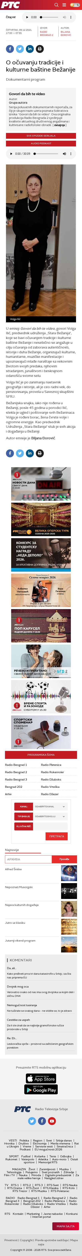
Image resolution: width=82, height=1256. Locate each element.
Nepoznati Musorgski (19, 887)
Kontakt (18, 1214)
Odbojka (65, 1156)
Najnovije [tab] (12, 850)
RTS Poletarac (60, 1191)
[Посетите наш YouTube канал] (52, 1121)
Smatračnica (65, 1146)
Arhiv (8, 794)
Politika (24, 1140)
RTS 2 (27, 1185)
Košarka (39, 1156)
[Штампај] (40, 49)
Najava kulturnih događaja (22, 905)
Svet (49, 1140)
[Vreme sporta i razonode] (41, 696)
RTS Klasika (51, 1188)
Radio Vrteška (50, 787)
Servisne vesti (44, 1146)
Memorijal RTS (47, 1162)
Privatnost (11, 1240)
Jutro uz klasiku (15, 923)
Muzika (64, 1169)
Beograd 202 (13, 787)
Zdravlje (68, 1172)
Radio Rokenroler (52, 772)
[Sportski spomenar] (41, 732)
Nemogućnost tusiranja (22, 1005)
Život (31, 1169)
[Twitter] (20, 49)
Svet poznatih (51, 1172)
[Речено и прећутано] (41, 661)
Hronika (9, 1143)
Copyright (26, 1240)
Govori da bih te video (27, 94)
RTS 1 (15, 1185)
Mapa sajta (66, 1226)
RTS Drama (14, 1188)
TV (6, 1185)
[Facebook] (10, 49)
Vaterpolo (27, 1159)
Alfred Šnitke (13, 869)
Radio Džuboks (51, 779)
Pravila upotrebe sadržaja (51, 1240)
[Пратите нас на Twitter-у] (32, 1121)
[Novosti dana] (41, 484)
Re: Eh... (12, 1038)
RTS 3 (39, 1185)
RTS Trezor (20, 1191)
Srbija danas (64, 1140)
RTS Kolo (68, 1188)
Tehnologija (14, 1172)
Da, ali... (12, 968)
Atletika (43, 1159)
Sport (14, 1156)
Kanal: (23, 806)
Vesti (13, 1140)
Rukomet (11, 1159)
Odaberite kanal (44, 806)
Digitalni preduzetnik (58, 1175)
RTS (7, 1214)
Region (37, 1140)
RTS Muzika (39, 1191)
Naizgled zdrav (53, 1178)
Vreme (27, 1146)
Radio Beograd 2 (16, 772)
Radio (10, 1198)
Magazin (19, 1169)
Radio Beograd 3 (16, 779)
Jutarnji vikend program (20, 940)
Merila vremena (60, 1143)
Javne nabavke (53, 1214)
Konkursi (72, 1214)
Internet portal (41, 1217)
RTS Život (32, 1188)
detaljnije (59, 125)
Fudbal (25, 1156)
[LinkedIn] (30, 49)
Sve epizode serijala (41, 135)
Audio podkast (41, 143)
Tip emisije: (24, 816)
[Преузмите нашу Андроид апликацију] (41, 1089)
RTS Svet (53, 1185)
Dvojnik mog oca (18, 986)
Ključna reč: (24, 826)
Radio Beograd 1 (16, 765)
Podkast (25, 1149)
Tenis (52, 1156)
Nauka (23, 1175)
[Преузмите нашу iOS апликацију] (41, 1078)
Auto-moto (59, 1159)
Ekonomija (40, 1143)
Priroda (36, 1175)
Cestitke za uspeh (18, 1020)
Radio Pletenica (51, 765)
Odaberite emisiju (45, 816)
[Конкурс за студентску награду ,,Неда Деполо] (41, 555)
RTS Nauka (70, 1185)
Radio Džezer (50, 794)
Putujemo (31, 1172)
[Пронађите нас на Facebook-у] (42, 1121)
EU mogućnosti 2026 (48, 1149)
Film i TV (9, 1175)
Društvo (24, 1143)
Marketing (33, 1214)
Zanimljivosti (47, 1169)
